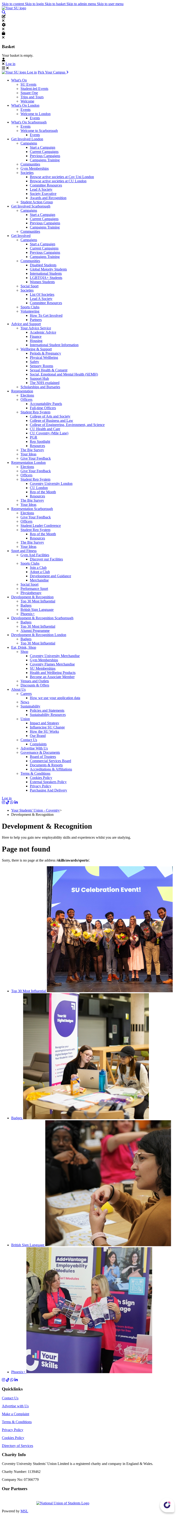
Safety (34, 362)
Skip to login (35, 4)
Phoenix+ (28, 614)
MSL (24, 1511)
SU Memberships (42, 668)
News (25, 702)
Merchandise (39, 580)
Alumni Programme (35, 631)
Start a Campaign (42, 147)
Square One (29, 93)
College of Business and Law (51, 420)
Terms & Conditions (35, 773)
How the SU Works (44, 731)
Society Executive (43, 194)
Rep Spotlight (40, 441)
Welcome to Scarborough (39, 131)
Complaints (38, 744)
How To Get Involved (46, 315)
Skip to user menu (110, 4)
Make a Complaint (15, 1414)
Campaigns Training (45, 160)
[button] (4, 12)
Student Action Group (37, 202)
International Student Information (54, 345)
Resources (37, 446)
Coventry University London (51, 484)
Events (26, 110)
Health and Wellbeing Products (53, 673)
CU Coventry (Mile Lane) (49, 433)
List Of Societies (42, 294)
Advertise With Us (34, 748)
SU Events (28, 84)
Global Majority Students (48, 269)
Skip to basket (55, 4)
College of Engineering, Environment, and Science (67, 425)
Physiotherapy (31, 593)
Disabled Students (43, 265)
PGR (33, 437)
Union (25, 719)
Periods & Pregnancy (45, 353)
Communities (30, 164)
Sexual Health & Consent (48, 370)
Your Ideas (28, 454)
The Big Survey (32, 450)
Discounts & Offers (35, 685)
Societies (27, 173)
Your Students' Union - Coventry (35, 810)
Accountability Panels (46, 404)
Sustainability (30, 706)
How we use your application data (55, 698)
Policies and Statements (47, 710)
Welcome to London (36, 114)
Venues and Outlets (35, 681)
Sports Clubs (30, 307)
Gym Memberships (35, 168)
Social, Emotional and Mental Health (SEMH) (64, 374)
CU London (39, 488)
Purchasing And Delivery (48, 790)
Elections (27, 395)
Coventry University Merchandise (55, 656)
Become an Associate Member (52, 677)
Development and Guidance (50, 576)
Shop (24, 652)
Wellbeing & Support (36, 349)
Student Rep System (35, 412)
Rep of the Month (43, 492)
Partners (36, 320)
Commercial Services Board (50, 761)
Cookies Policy (41, 778)
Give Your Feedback (36, 458)
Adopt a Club (40, 572)
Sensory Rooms (41, 366)
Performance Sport (34, 589)
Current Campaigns (44, 152)
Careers (26, 694)
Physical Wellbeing (44, 357)
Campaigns (29, 143)
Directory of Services (17, 1446)
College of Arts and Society (50, 416)
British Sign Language (37, 610)
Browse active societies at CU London (58, 181)
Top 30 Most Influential (38, 601)
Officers (26, 399)
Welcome (27, 101)
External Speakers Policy (48, 782)
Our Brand (38, 736)
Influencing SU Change (47, 727)
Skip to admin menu (81, 4)
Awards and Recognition (48, 198)
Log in (10, 64)
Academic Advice (43, 332)
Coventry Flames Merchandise (52, 664)
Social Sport (29, 286)
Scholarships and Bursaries (40, 387)
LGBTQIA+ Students (46, 278)
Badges (26, 605)
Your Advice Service (36, 328)
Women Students (42, 282)
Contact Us (29, 740)
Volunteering (30, 311)
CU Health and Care (45, 429)
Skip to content (13, 4)
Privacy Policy (40, 786)
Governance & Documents (40, 752)
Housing (36, 341)
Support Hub (39, 378)
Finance (35, 336)
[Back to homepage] (14, 8)
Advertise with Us (15, 1406)
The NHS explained (44, 383)
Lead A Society (41, 189)
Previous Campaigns (45, 156)
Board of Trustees (43, 757)
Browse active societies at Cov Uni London (62, 177)
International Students (46, 273)
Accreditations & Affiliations (51, 769)
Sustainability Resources (48, 715)
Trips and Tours (32, 97)
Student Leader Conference (41, 526)
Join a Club (38, 568)
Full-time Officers (43, 408)
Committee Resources (46, 185)
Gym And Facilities (35, 555)
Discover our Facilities (46, 559)
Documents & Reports (46, 765)
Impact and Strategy (44, 723)
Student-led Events (34, 89)
